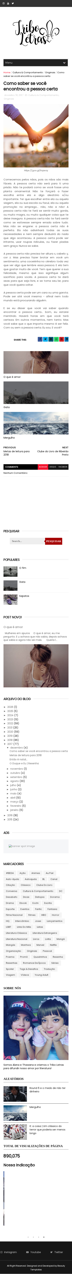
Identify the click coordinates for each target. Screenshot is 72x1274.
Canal (54, 879)
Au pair (50, 873)
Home (6, 72)
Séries (55, 963)
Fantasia (52, 909)
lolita (48, 939)
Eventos (24, 909)
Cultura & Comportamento (28, 72)
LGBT (8, 927)
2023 (10, 719)
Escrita (48, 903)
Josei (38, 921)
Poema (10, 957)
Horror (55, 915)
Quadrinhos (40, 957)
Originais (50, 72)
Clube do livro (44, 885)
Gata (6, 407)
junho (14, 789)
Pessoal (47, 951)
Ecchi (35, 903)
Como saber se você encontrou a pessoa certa (39, 751)
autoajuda (31, 879)
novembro (17, 768)
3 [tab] (38, 1237)
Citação (10, 885)
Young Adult (41, 975)
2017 (10, 744)
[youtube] (8, 3)
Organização (13, 951)
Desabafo (11, 897)
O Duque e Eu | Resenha (24, 763)
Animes (35, 873)
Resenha (58, 957)
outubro (15, 773)
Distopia (39, 897)
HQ (7, 921)
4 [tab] (44, 1237)
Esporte (10, 909)
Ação (23, 873)
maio (13, 793)
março (14, 801)
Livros (36, 939)
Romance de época (34, 963)
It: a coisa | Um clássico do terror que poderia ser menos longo (47, 1129)
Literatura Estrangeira (45, 933)
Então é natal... (18, 759)
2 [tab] (33, 1237)
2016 (10, 815)
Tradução (49, 969)
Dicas (26, 897)
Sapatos (24, 596)
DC (60, 891)
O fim (22, 568)
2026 (10, 707)
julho (13, 785)
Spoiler (10, 969)
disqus (52, 467)
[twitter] (13, 3)
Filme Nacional (14, 915)
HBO (43, 915)
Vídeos (25, 975)
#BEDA (10, 873)
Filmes (31, 915)
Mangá (61, 939)
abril (13, 797)
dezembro (17, 747)
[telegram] (50, 339)
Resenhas (11, 963)
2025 (10, 711)
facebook (63, 467)
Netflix (53, 945)
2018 (10, 740)
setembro (16, 777)
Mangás (10, 945)
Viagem (10, 975)
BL (43, 879)
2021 (10, 727)
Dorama (55, 897)
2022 (10, 723)
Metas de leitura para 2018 (26, 755)
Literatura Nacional (16, 939)
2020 (10, 731)
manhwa (26, 945)
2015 (10, 819)
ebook (23, 903)
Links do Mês (24, 927)
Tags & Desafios (29, 969)
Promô (24, 957)
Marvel (40, 945)
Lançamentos (54, 921)
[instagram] (4, 3)
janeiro (14, 810)
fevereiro (16, 806)
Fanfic (38, 909)
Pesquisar (53, 541)
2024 (10, 715)
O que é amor (12, 377)
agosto (15, 781)
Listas (40, 927)
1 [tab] (28, 1237)
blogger (43, 467)
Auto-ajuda (12, 879)
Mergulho (9, 437)
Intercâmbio (22, 921)
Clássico (26, 885)
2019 (10, 736)
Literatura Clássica (16, 933)
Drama (10, 903)
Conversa (11, 891)
